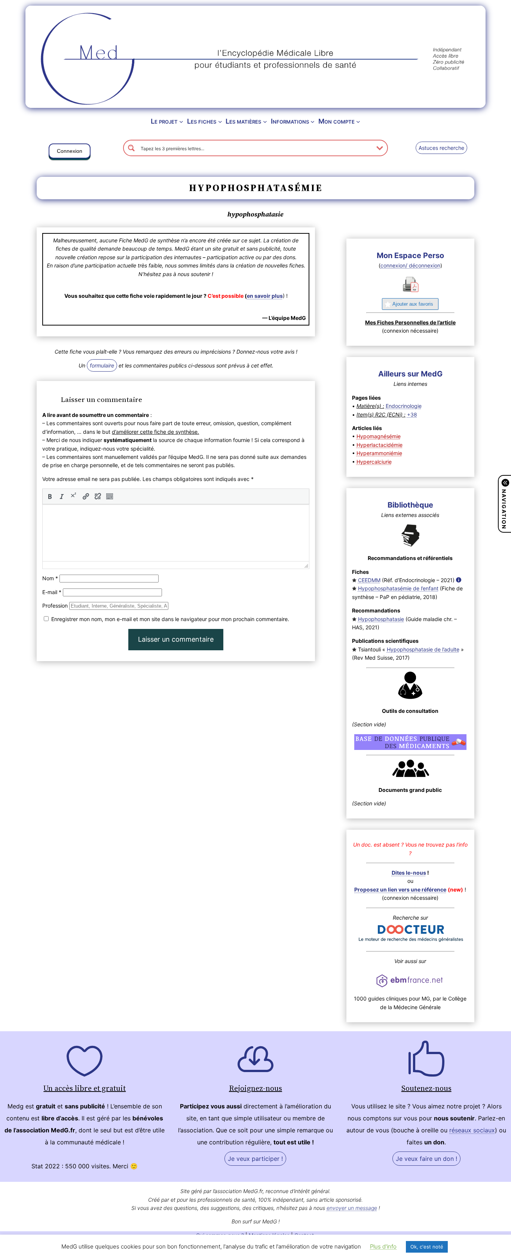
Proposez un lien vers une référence (400, 889)
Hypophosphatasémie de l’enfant (398, 588)
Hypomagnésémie (379, 436)
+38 (412, 414)
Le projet (164, 121)
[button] (70, 152)
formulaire (102, 365)
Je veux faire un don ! (426, 1158)
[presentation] (50, 496)
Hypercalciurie (374, 461)
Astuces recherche (441, 148)
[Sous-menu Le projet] (181, 121)
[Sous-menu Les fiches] (220, 121)
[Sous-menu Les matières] (265, 121)
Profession (55, 605)
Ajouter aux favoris (412, 304)
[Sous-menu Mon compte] (358, 121)
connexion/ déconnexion (410, 265)
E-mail (51, 592)
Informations (290, 121)
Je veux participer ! (255, 1158)
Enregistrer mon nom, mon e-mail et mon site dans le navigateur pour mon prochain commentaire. (170, 619)
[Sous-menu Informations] (312, 121)
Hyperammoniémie (379, 453)
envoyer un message (352, 1208)
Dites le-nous (409, 872)
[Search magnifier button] (131, 148)
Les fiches (201, 121)
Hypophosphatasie (381, 619)
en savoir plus (265, 296)
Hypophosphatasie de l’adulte (423, 649)
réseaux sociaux (472, 1130)
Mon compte (336, 121)
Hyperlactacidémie (380, 445)
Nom (50, 578)
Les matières (243, 121)
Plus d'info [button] (383, 1246)
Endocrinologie (404, 406)
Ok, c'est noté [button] (426, 1247)
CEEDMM (369, 580)
